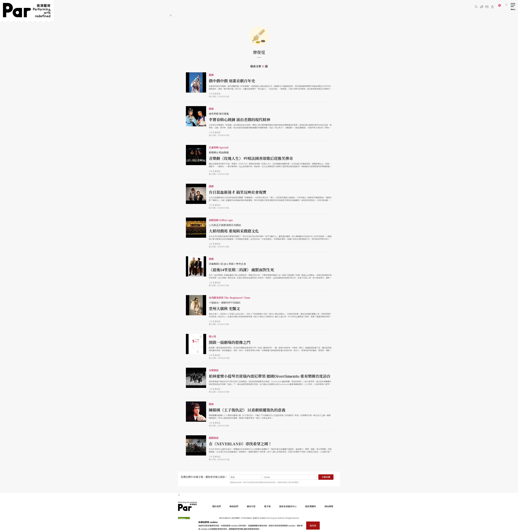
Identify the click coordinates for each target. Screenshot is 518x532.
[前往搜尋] (476, 6)
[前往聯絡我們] (487, 6)
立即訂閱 (326, 477)
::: (506, 4)
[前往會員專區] (492, 6)
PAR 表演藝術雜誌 (187, 506)
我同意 (313, 525)
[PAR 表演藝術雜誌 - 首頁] (27, 11)
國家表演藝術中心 (288, 506)
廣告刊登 (251, 506)
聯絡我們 (234, 506)
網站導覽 (329, 506)
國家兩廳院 (310, 506)
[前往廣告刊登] (481, 6)
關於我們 (216, 506)
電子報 (267, 506)
